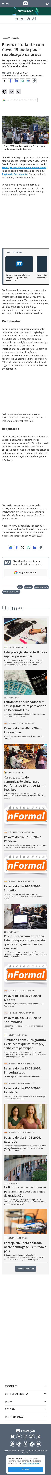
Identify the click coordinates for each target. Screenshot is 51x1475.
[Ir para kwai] (32, 1436)
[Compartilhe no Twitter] (4, 81)
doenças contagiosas (11, 592)
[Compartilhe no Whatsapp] (22, 81)
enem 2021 (28, 587)
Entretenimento (16, 1393)
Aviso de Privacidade (31, 1463)
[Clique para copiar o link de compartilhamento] (34, 81)
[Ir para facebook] (19, 1436)
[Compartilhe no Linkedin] (16, 81)
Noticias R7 (6, 38)
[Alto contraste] (4, 91)
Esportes (11, 1386)
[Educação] (25, 11)
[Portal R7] (25, 3)
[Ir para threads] (38, 1436)
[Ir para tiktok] (19, 1444)
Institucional (14, 1417)
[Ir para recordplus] (12, 1444)
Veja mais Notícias (25, 1268)
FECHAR (25, 1469)
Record (10, 1409)
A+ (11, 92)
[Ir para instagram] (25, 1436)
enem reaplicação (41, 587)
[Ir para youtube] (38, 1444)
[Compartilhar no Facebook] (10, 81)
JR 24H (9, 1401)
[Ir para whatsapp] (32, 1444)
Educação (16, 38)
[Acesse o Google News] (28, 81)
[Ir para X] (25, 1444)
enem (20, 587)
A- (18, 92)
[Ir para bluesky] (12, 1436)
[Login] (47, 3)
